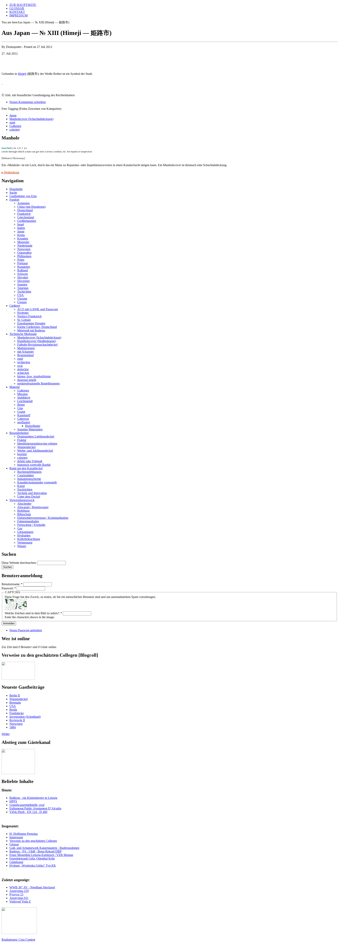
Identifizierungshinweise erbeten (37, 443)
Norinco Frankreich (29, 316)
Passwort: (9, 588)
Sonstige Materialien (30, 429)
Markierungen (26, 348)
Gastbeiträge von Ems (23, 196)
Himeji (22, 73)
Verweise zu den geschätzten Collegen (33, 840)
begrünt (22, 454)
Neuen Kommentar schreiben (27, 102)
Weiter (6, 734)
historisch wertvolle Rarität (33, 464)
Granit (21, 411)
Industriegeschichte (29, 479)
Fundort (14, 199)
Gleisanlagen (25, 532)
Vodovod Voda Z (20, 901)
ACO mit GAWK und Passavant (37, 309)
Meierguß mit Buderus (31, 330)
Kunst (21, 486)
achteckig (23, 372)
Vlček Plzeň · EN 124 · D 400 (28, 812)
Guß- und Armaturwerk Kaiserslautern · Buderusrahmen (44, 848)
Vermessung (24, 542)
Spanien (22, 284)
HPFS (13, 801)
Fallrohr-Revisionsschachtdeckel (37, 344)
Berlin (13, 709)
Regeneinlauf (25, 355)
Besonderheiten (19, 433)
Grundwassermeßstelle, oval (26, 805)
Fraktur (21, 440)
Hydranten (23, 535)
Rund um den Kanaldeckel (26, 468)
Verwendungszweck (22, 500)
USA (20, 295)
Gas (19, 528)
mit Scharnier (25, 351)
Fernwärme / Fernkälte (31, 524)
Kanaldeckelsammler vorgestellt (37, 482)
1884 (12, 727)
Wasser (21, 546)
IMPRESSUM (18, 15)
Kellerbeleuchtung (28, 539)
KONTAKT (17, 12)
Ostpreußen (24, 252)
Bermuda (15, 702)
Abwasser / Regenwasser (32, 507)
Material (14, 387)
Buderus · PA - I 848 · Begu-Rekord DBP (35, 851)
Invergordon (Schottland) (25, 716)
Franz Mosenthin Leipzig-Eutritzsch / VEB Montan (41, 855)
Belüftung (23, 510)
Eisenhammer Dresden (31, 323)
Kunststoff (23, 415)
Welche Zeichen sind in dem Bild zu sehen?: (33, 613)
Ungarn (22, 302)
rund (12, 122)
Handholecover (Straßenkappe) (36, 341)
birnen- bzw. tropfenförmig (34, 376)
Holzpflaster (32, 426)
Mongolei (23, 242)
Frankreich (24, 213)
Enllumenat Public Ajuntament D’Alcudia (35, 808)
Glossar (14, 844)
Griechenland (25, 217)
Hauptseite (16, 189)
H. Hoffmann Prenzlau (23, 833)
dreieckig (23, 369)
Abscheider (24, 503)
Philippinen (24, 256)
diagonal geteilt (26, 380)
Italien (21, 228)
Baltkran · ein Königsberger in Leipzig (33, 797)
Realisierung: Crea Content (18, 939)
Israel (20, 224)
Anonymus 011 (18, 898)
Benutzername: (12, 584)
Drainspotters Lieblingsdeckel (35, 436)
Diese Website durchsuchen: (19, 562)
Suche (13, 192)
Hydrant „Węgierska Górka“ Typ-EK (32, 865)
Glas (20, 408)
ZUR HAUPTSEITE (22, 4)
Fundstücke (16, 713)
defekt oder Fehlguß (29, 461)
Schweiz (22, 274)
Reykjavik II (17, 720)
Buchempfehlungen (29, 471)
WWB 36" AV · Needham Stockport (32, 887)
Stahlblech (23, 397)
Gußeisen (15, 126)
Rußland (22, 270)
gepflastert (23, 422)
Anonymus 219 (19, 891)
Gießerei (14, 305)
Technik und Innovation (32, 493)
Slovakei (22, 277)
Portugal (22, 263)
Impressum (16, 837)
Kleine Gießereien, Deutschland (37, 327)
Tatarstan (22, 288)
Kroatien (22, 238)
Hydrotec (23, 312)
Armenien (23, 203)
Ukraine (22, 298)
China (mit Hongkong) (31, 206)
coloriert (14, 129)
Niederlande (24, 245)
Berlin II (14, 695)
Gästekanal (16, 862)
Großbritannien (26, 220)
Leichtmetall (25, 401)
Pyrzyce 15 (16, 894)
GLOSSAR (16, 8)
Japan (12, 115)
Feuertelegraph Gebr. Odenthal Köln (32, 858)
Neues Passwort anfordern (25, 630)
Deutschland (25, 210)
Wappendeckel (26, 447)
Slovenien (23, 281)
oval (20, 365)
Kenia (21, 235)
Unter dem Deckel (28, 496)
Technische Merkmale (23, 334)
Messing (22, 394)
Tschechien (24, 291)
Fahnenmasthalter (28, 521)
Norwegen (23, 249)
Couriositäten (25, 475)
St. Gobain (24, 319)
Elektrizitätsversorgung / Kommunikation (42, 517)
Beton (21, 404)
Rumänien (23, 266)
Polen (20, 259)
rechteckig (23, 362)
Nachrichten (24, 489)
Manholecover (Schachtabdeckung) (31, 119)
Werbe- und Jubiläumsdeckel (35, 450)
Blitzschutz (24, 514)
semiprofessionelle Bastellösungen (38, 383)
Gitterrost (23, 418)
